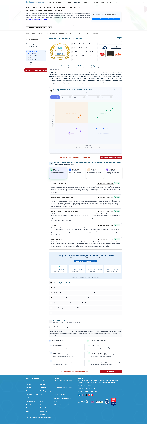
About (69, 2)
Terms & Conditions (45, 408)
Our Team (42, 384)
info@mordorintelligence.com (64, 398)
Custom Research (60, 2)
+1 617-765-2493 (113, 2)
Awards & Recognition (32, 394)
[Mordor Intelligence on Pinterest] (89, 395)
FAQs (41, 394)
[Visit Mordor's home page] (35, 2)
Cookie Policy (43, 411)
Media (27, 391)
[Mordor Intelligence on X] (86, 395)
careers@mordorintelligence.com (86, 388)
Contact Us (43, 401)
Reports (50, 2)
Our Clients (29, 387)
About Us (28, 384)
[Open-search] (144, 2)
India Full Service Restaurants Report (38, 19)
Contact (102, 2)
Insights (28, 397)
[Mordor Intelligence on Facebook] (82, 395)
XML (27, 414)
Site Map (42, 414)
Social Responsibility (45, 391)
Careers (28, 408)
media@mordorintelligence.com (65, 404)
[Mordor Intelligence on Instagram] (92, 395)
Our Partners (43, 387)
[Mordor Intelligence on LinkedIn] (79, 395)
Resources (87, 2)
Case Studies (43, 397)
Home (27, 381)
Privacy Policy (29, 411)
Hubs (41, 404)
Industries (95, 2)
